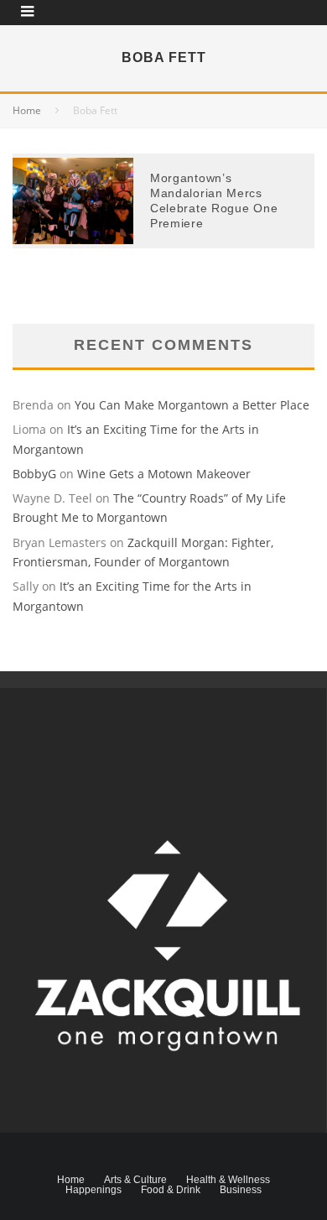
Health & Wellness (228, 1180)
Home (71, 1180)
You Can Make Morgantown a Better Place (192, 405)
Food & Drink (170, 1190)
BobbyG (34, 474)
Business (241, 1190)
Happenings (93, 1190)
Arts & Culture (135, 1180)
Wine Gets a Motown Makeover (164, 474)
